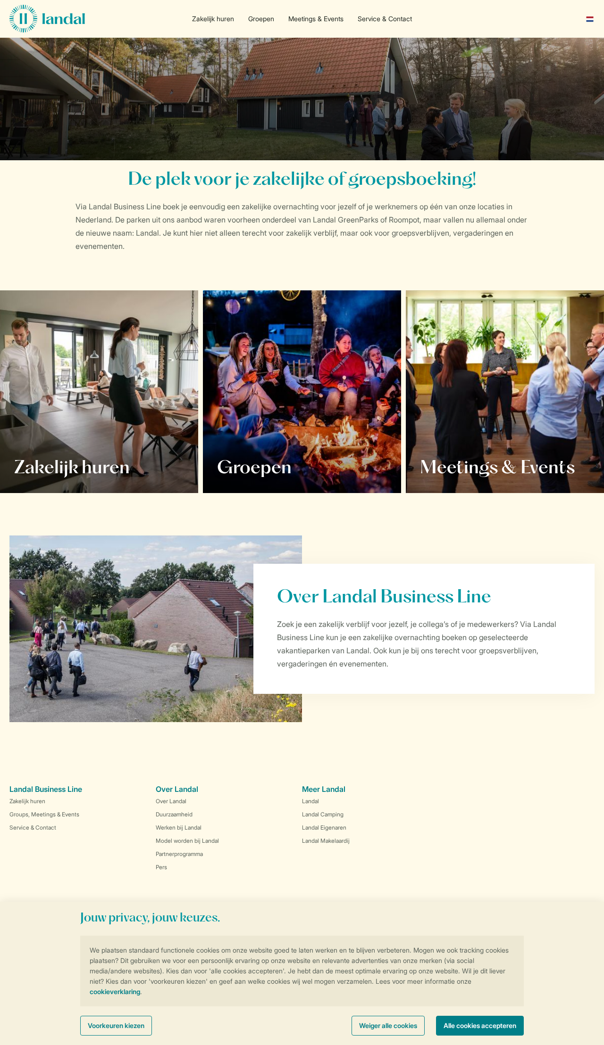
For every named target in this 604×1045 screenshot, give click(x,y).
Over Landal (171, 801)
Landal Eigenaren (324, 827)
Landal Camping (323, 814)
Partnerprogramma (179, 853)
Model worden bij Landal (187, 840)
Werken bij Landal (178, 827)
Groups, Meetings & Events (44, 814)
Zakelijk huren (213, 19)
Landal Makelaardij (326, 840)
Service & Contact (385, 19)
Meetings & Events (316, 19)
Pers (161, 867)
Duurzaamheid (174, 814)
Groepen (261, 19)
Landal (310, 801)
